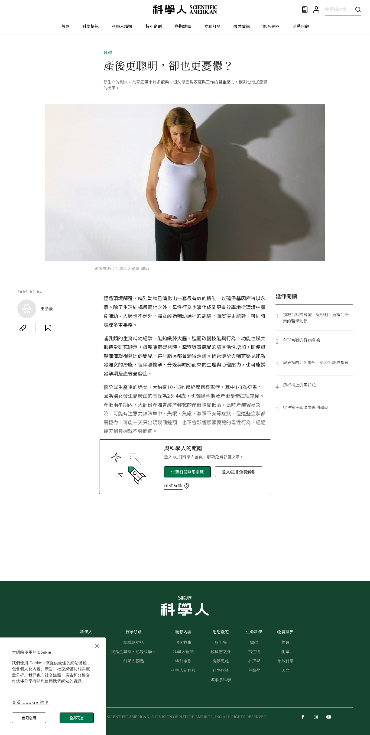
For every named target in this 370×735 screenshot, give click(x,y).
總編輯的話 (133, 642)
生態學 (254, 670)
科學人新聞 (183, 651)
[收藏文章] (48, 328)
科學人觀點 (133, 661)
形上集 (221, 642)
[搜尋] (358, 9)
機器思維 (221, 661)
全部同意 (77, 717)
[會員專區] (316, 9)
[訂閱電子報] (305, 9)
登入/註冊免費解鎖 (238, 472)
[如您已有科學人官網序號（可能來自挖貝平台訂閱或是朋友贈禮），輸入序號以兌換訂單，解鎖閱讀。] (186, 486)
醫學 (108, 52)
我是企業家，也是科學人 (133, 651)
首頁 (65, 26)
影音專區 (271, 26)
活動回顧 (301, 26)
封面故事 (183, 642)
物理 (285, 642)
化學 (285, 651)
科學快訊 (90, 26)
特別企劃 (153, 26)
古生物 (254, 651)
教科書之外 (220, 651)
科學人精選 (122, 26)
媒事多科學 (220, 679)
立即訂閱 (212, 26)
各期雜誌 (183, 26)
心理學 (254, 661)
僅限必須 (29, 717)
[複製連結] (22, 328)
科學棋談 (221, 670)
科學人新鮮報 (183, 670)
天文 (285, 670)
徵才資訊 (241, 26)
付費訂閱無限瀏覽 (187, 472)
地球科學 (285, 661)
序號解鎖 (173, 485)
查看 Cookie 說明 (30, 702)
